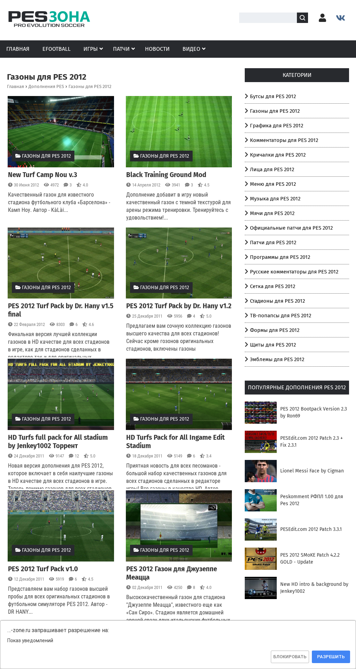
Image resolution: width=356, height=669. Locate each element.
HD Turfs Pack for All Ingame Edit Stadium (175, 441)
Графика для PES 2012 (276, 125)
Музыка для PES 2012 (275, 199)
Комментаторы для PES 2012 (284, 140)
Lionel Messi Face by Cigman (312, 471)
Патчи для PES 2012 (273, 242)
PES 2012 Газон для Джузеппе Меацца (171, 573)
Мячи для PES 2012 (272, 213)
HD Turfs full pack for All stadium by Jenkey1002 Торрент (58, 441)
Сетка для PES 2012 (272, 286)
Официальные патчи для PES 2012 (291, 228)
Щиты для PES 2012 (273, 345)
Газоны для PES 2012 (46, 156)
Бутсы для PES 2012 (273, 96)
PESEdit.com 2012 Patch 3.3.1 (311, 529)
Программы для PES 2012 (280, 257)
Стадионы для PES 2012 (277, 301)
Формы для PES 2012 (274, 330)
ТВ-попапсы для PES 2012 (280, 315)
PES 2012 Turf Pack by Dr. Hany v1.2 (179, 306)
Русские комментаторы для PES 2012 (294, 272)
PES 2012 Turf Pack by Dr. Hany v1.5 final (60, 310)
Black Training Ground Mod (166, 175)
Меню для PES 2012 (273, 184)
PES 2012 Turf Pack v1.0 (43, 569)
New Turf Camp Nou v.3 (42, 175)
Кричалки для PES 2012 (278, 155)
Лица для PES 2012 (272, 169)
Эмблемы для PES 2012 (277, 359)
